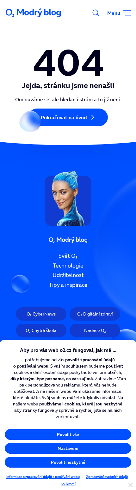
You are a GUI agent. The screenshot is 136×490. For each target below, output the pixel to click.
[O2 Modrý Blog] (34, 13)
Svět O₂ (68, 256)
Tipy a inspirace (68, 285)
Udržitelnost (68, 275)
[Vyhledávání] (95, 12)
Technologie (68, 266)
